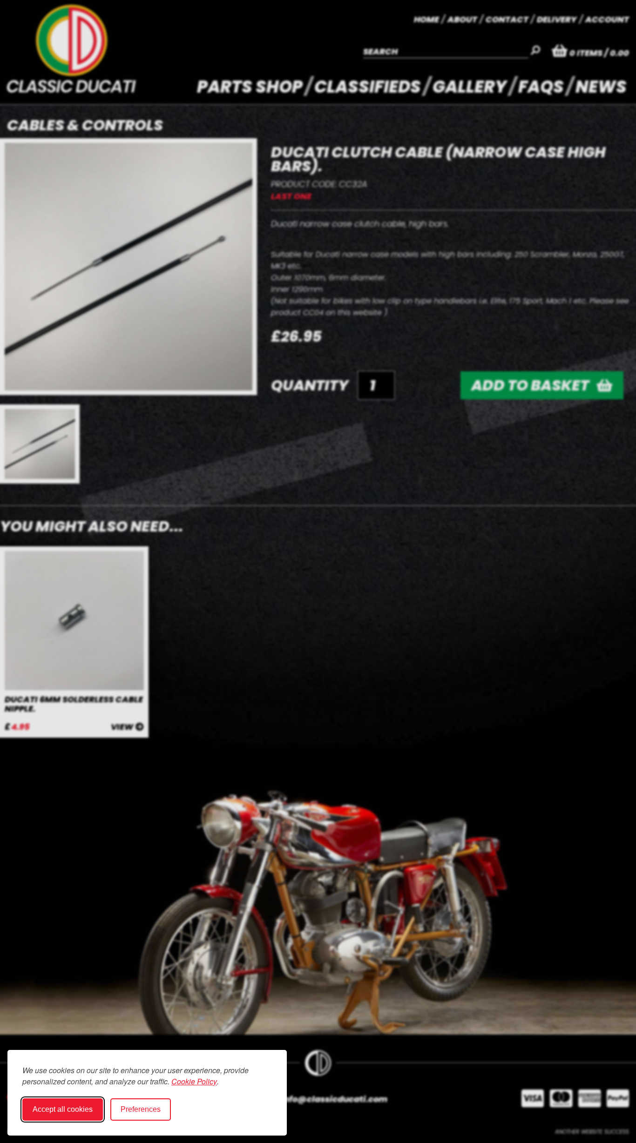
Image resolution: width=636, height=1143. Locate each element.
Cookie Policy (194, 1081)
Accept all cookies (63, 1109)
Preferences (141, 1109)
